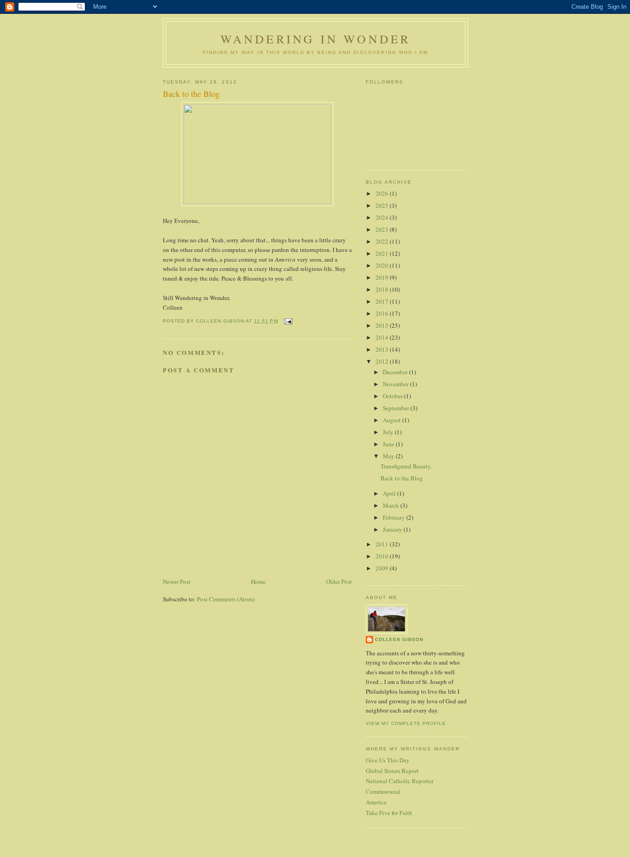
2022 (382, 241)
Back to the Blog (401, 478)
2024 (382, 217)
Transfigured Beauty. (406, 466)
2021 (382, 253)
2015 (382, 325)
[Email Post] (288, 321)
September (396, 408)
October (393, 396)
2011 (382, 544)
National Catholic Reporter (400, 781)
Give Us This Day (388, 760)
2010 (382, 556)
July (389, 432)
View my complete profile (406, 723)
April (390, 493)
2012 (382, 361)
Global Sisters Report (392, 771)
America (376, 802)
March (391, 505)
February (394, 517)
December (396, 372)
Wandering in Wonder (315, 39)
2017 (382, 301)
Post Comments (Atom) (226, 599)
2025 (382, 205)
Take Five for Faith (389, 813)
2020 (382, 265)
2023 (382, 229)
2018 (382, 289)
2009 (382, 568)
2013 (382, 349)
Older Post (339, 581)
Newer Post (176, 581)
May (389, 456)
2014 (382, 337)
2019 (382, 277)
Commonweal (383, 791)
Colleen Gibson (399, 639)
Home (258, 581)
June (389, 444)
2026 (382, 193)
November (396, 384)
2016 (382, 313)
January (393, 529)
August (392, 420)
